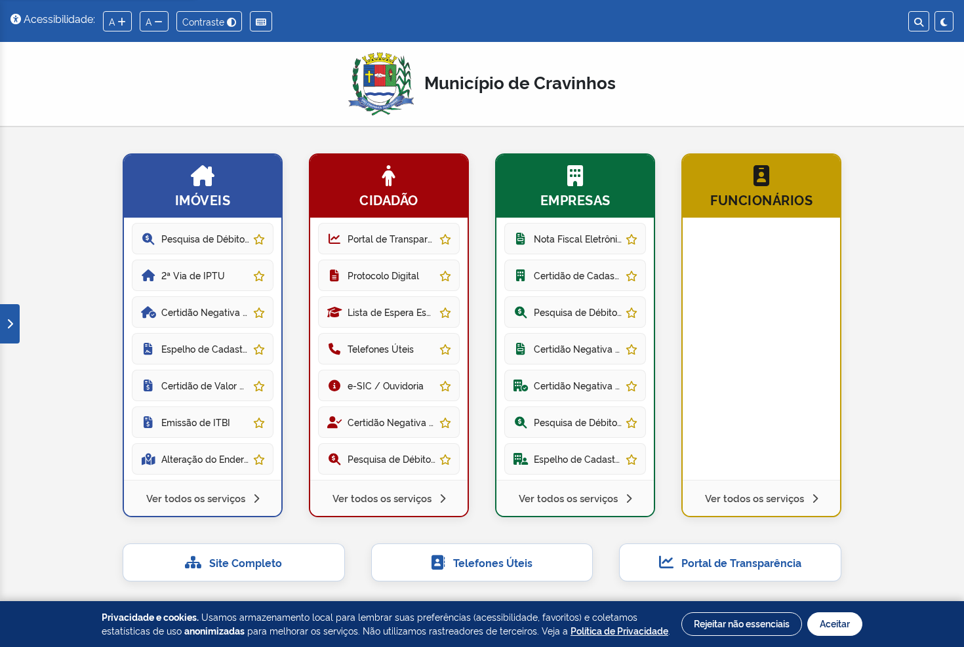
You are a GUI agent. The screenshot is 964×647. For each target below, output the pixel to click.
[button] (203, 335)
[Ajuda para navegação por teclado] (261, 21)
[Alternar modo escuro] (944, 21)
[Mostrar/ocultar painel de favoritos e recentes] (10, 323)
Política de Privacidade (619, 630)
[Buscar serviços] (918, 21)
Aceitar (835, 623)
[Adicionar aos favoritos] (259, 238)
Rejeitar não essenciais (742, 623)
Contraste (204, 21)
